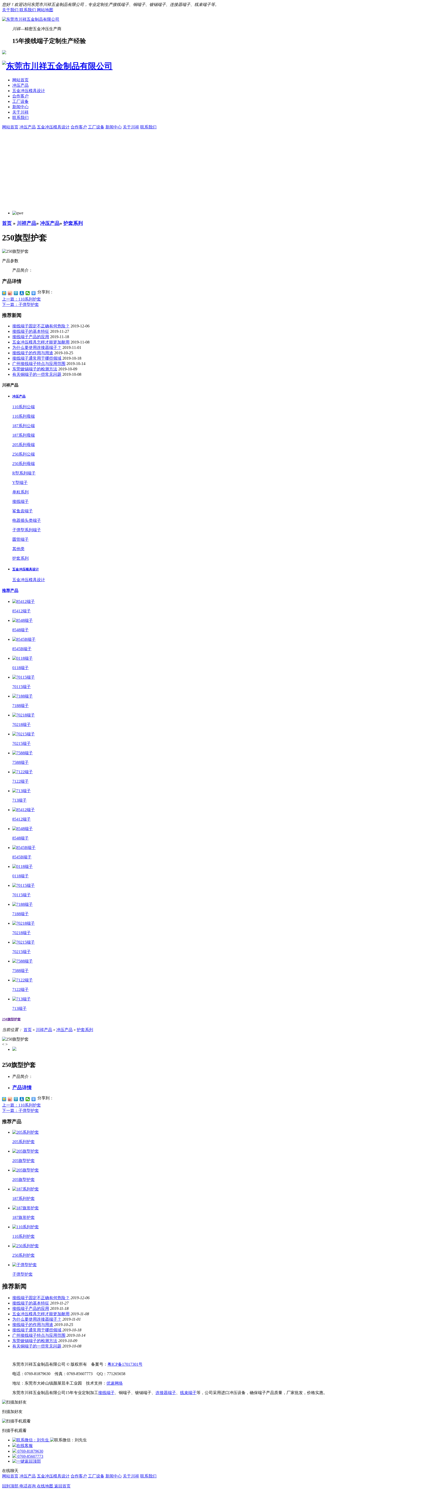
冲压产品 (20, 85)
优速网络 (114, 1383)
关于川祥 (20, 112)
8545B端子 (21, 649)
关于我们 (10, 10)
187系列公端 (23, 426)
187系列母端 (23, 435)
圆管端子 (20, 539)
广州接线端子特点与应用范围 (38, 363)
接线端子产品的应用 (30, 337)
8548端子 (20, 630)
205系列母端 (23, 445)
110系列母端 (23, 416)
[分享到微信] (28, 293)
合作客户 (20, 96)
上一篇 (21, 299)
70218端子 (21, 724)
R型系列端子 (24, 473)
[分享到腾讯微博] (16, 293)
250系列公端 (23, 454)
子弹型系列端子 (26, 530)
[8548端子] (22, 620)
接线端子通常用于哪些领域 (36, 358)
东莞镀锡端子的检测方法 (34, 369)
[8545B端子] (24, 639)
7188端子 (20, 705)
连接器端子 (166, 1392)
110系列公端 (23, 407)
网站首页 (20, 80)
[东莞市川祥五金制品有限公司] (30, 19)
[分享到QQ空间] (4, 293)
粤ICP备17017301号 (124, 1364)
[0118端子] (22, 658)
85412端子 (21, 611)
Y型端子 (20, 482)
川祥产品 (26, 223)
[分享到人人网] (22, 293)
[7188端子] (22, 696)
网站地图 (45, 10)
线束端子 (188, 1392)
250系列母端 (23, 463)
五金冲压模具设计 (28, 91)
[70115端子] (23, 677)
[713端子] (21, 791)
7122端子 (20, 781)
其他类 (18, 549)
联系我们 (28, 10)
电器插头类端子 (26, 520)
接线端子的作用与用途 (32, 353)
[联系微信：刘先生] (31, 1440)
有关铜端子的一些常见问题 (36, 374)
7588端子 (20, 762)
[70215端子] (23, 734)
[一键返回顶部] (26, 1461)
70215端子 (21, 743)
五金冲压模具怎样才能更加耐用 (41, 342)
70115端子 (21, 686)
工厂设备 (20, 101)
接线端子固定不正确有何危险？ (41, 326)
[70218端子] (23, 715)
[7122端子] (22, 772)
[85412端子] (23, 601)
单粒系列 (20, 492)
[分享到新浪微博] (10, 293)
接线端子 (20, 501)
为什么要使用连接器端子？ (36, 347)
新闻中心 (20, 107)
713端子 (19, 800)
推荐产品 (10, 590)
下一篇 (20, 304)
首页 (7, 223)
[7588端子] (22, 753)
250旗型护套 (11, 1019)
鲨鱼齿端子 (22, 511)
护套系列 (73, 223)
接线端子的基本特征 (30, 331)
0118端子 (20, 668)
